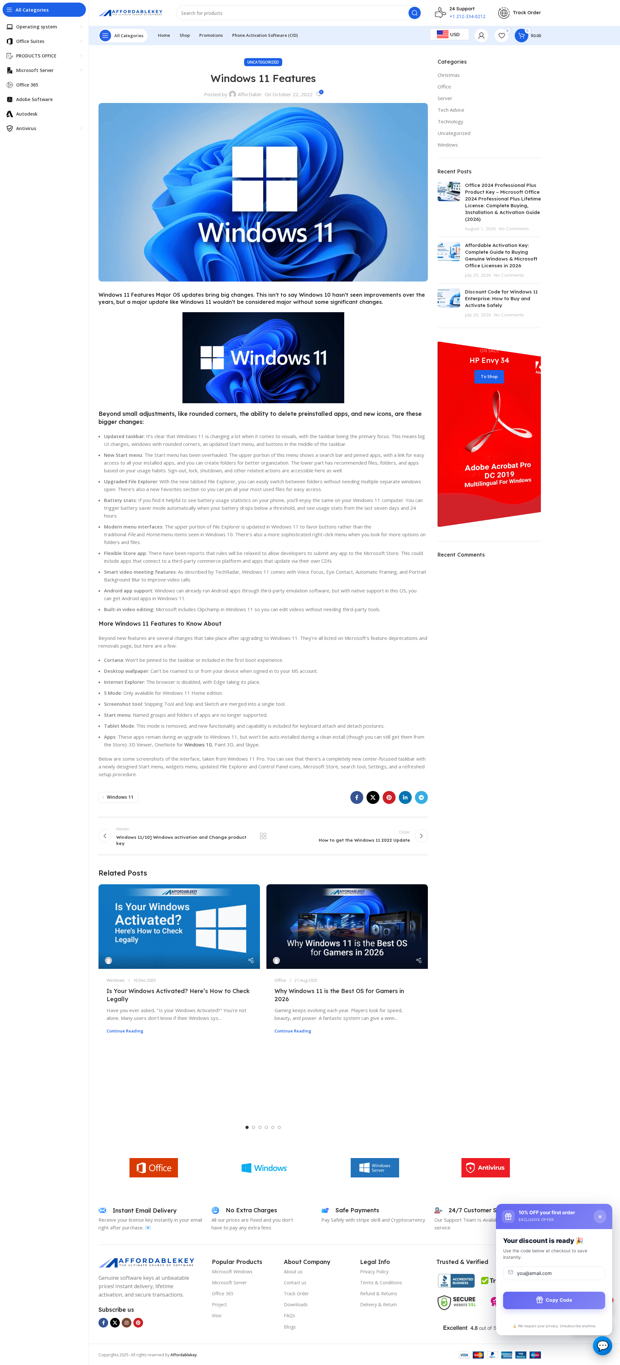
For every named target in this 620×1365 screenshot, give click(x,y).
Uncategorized (263, 62)
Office (280, 980)
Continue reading (125, 1031)
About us (293, 1271)
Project (219, 1304)
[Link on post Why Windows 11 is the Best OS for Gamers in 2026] (347, 926)
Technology (450, 121)
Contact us (295, 1282)
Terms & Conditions (381, 1282)
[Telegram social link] (421, 797)
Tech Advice (451, 110)
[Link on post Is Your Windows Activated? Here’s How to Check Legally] (179, 926)
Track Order (296, 1293)
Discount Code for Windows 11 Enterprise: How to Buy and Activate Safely (501, 298)
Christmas (449, 75)
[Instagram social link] (126, 1323)
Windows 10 (198, 744)
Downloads (296, 1304)
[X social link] (373, 797)
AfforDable (250, 94)
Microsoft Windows (232, 1271)
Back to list (263, 835)
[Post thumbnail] (449, 207)
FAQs (289, 1315)
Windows (116, 980)
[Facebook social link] (356, 797)
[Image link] (146, 1262)
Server (445, 98)
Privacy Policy (374, 1271)
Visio (217, 1315)
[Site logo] (130, 12)
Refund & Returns (378, 1293)
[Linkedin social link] (405, 797)
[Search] (414, 13)
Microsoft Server (229, 1282)
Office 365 (222, 1293)
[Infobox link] (519, 13)
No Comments (514, 228)
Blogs (290, 1327)
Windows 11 (132, 623)
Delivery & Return (378, 1304)
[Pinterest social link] (389, 797)
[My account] (481, 35)
